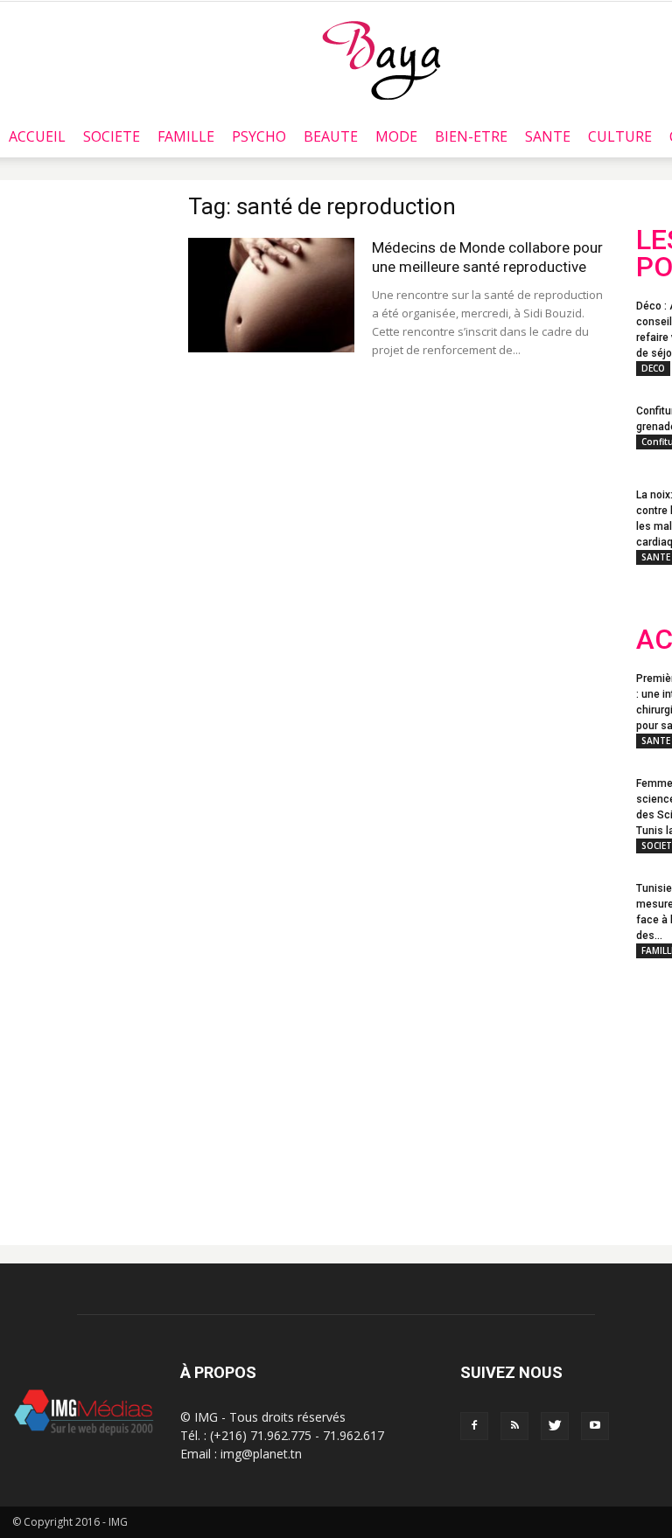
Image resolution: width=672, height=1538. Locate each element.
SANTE (547, 136)
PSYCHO (259, 136)
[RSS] (514, 1426)
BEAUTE (331, 136)
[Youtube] (595, 1426)
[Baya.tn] (381, 59)
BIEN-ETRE (471, 136)
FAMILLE (186, 136)
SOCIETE (111, 136)
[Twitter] (555, 1426)
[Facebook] (474, 1426)
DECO (653, 368)
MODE (396, 136)
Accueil (37, 136)
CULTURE (620, 136)
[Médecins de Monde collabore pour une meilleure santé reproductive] (271, 295)
